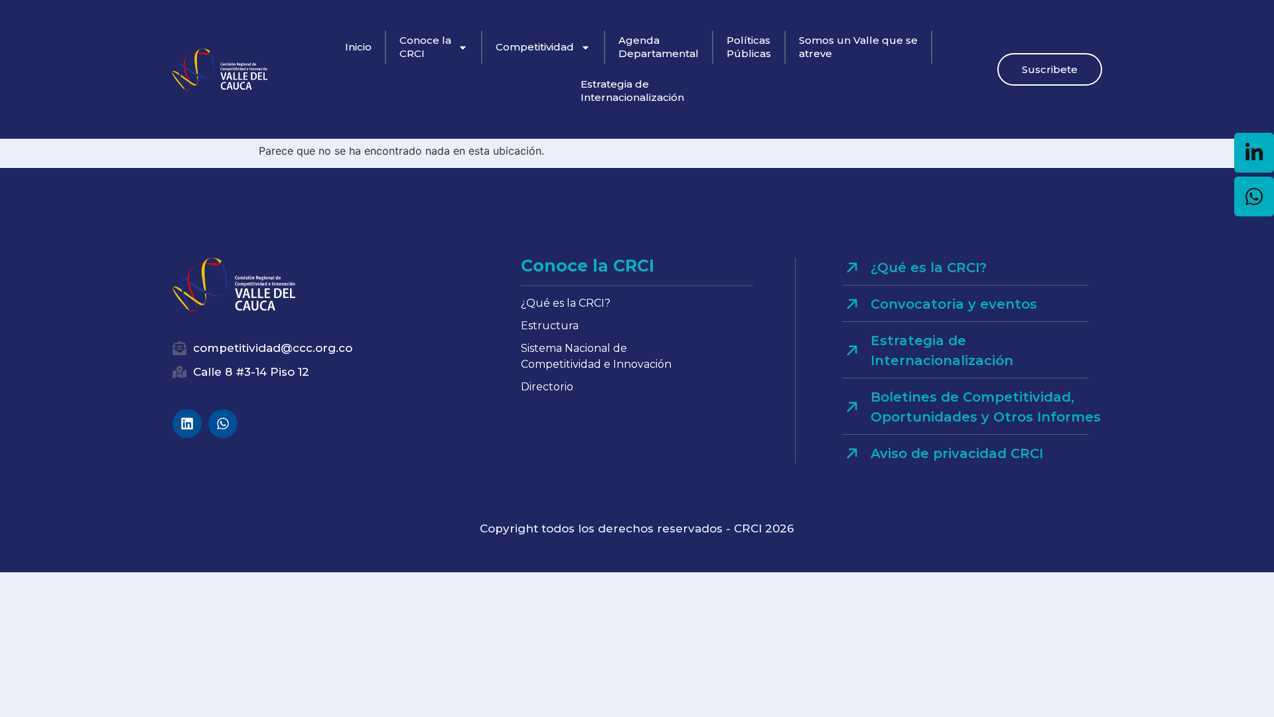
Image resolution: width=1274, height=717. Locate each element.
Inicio (358, 46)
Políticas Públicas (749, 47)
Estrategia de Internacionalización (632, 91)
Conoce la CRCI (425, 47)
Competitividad (535, 46)
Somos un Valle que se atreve (858, 47)
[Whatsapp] (223, 423)
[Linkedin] (187, 423)
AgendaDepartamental (658, 47)
